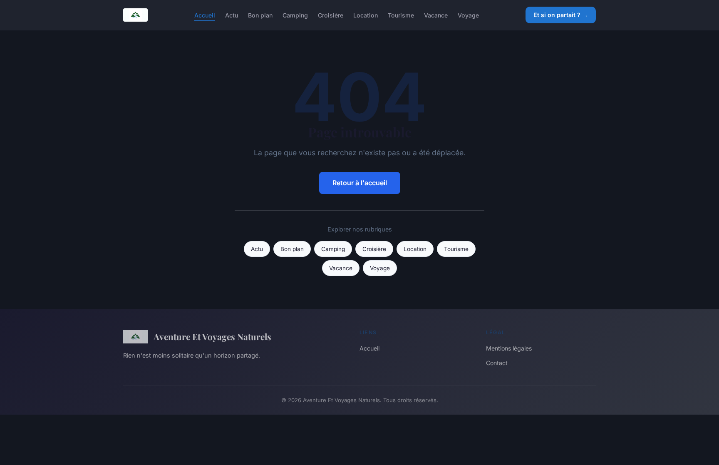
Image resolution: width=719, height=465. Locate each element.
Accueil (204, 14)
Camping (295, 14)
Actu (231, 14)
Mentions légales (509, 348)
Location (365, 14)
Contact (497, 362)
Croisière (330, 14)
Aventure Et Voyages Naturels (212, 336)
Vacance (436, 14)
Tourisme (401, 14)
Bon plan (260, 14)
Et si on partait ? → (560, 14)
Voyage (468, 14)
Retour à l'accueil (359, 183)
